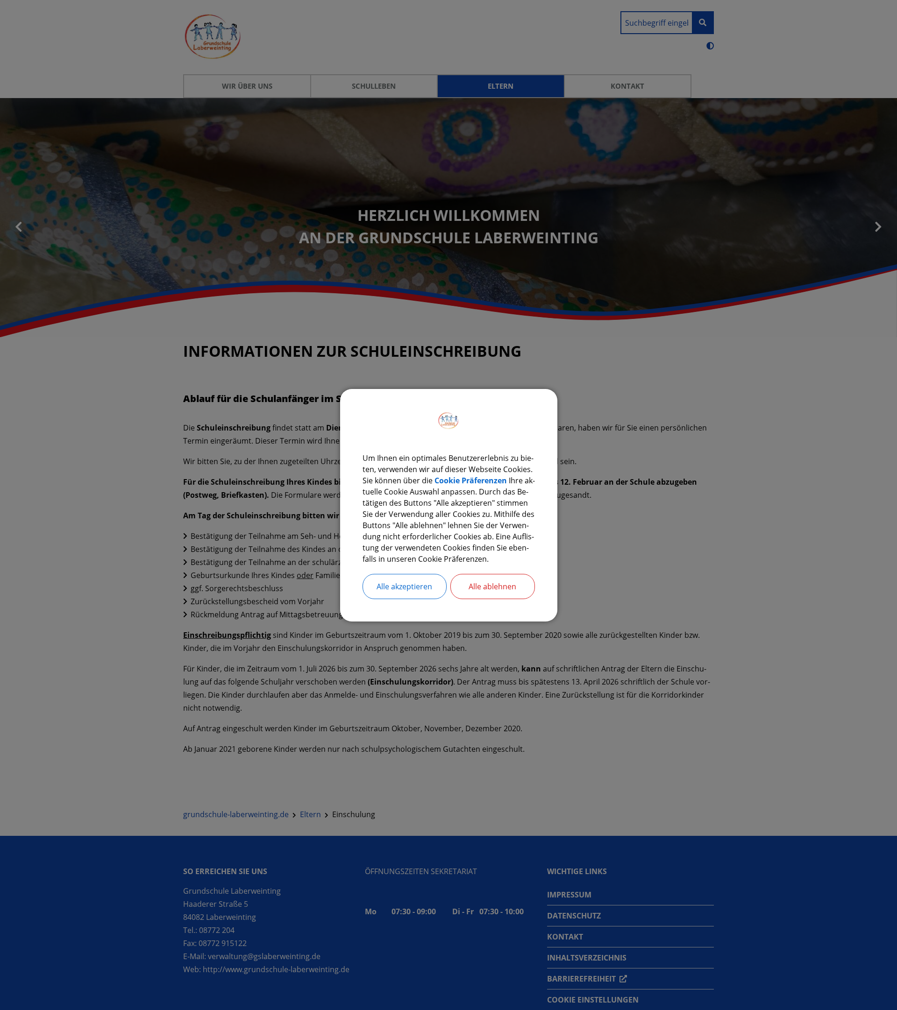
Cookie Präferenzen (470, 480)
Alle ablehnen (492, 586)
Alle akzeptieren (404, 586)
